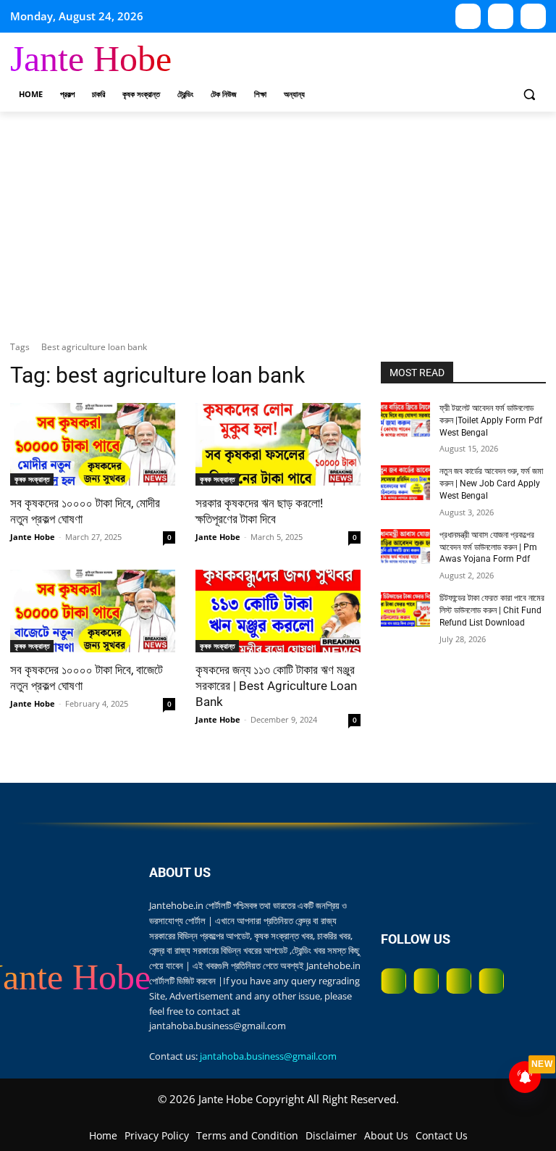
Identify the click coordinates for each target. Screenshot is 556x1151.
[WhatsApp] (500, 16)
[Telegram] (533, 16)
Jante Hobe (32, 536)
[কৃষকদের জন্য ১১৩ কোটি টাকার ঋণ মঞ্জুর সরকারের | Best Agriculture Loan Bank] (278, 611)
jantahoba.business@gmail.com (268, 1056)
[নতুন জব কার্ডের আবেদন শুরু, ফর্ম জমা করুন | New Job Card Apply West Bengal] (405, 482)
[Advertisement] (278, 220)
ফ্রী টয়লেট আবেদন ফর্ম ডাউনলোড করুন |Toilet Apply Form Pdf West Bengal (490, 420)
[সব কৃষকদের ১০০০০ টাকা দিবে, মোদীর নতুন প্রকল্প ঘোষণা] (92, 444)
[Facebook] (393, 981)
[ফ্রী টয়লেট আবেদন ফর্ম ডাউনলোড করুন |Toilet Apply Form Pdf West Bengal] (405, 419)
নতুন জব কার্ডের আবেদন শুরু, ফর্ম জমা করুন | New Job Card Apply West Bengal (491, 483)
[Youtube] (468, 16)
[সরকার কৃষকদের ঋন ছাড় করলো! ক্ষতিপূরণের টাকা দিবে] (278, 444)
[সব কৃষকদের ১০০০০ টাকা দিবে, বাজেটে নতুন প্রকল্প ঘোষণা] (92, 611)
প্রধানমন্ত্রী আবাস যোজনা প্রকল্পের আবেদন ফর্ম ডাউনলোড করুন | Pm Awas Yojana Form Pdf (488, 547)
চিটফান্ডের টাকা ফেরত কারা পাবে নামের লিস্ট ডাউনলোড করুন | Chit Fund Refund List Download (491, 610)
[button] (529, 95)
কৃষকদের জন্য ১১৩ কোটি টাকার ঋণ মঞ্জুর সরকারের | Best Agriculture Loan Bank (276, 685)
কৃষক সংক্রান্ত (31, 479)
